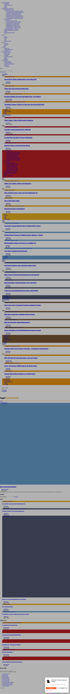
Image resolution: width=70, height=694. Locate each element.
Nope (63, 688)
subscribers (50, 690)
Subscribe (51, 688)
